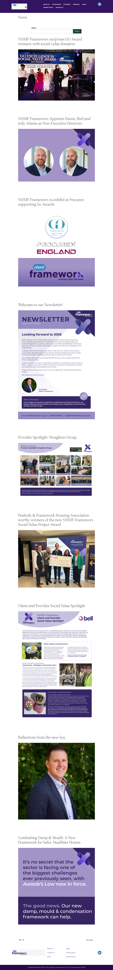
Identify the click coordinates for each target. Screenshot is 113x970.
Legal (68, 948)
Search (34, 28)
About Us (46, 4)
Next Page (90, 940)
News (84, 4)
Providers (67, 4)
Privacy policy (70, 952)
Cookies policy (71, 957)
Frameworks (56, 4)
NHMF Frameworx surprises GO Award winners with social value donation (50, 41)
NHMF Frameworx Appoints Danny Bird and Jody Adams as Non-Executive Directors (54, 120)
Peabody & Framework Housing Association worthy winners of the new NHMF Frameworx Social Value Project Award (55, 520)
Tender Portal (48, 7)
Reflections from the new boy (41, 737)
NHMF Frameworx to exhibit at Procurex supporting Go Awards (51, 202)
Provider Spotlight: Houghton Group (47, 437)
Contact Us (59, 7)
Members (76, 4)
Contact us (51, 952)
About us (50, 948)
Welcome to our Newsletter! (40, 304)
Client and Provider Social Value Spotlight (51, 605)
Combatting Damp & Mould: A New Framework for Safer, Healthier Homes (49, 840)
